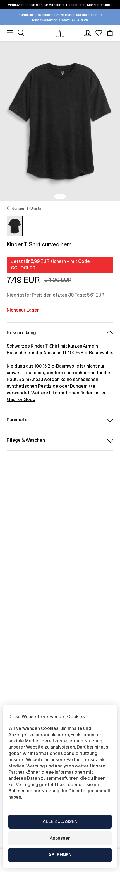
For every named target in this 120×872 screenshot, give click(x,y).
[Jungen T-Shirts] (8, 208)
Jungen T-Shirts (26, 208)
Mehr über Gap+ (99, 5)
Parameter (18, 419)
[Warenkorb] (110, 33)
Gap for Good (21, 399)
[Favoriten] (98, 33)
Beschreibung (21, 332)
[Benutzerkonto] (87, 33)
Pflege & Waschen (26, 440)
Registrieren (75, 5)
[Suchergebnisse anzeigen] (21, 33)
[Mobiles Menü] (10, 33)
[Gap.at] (60, 33)
